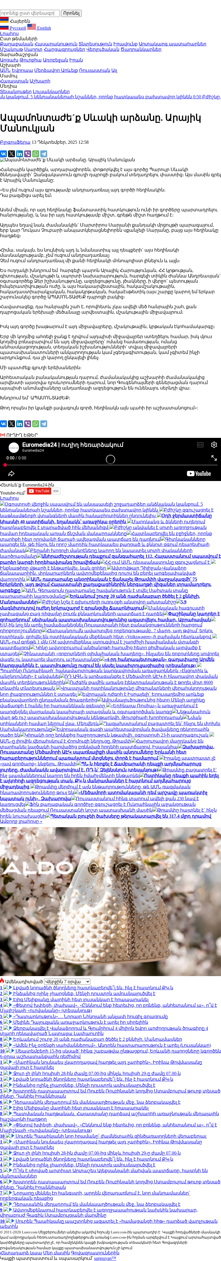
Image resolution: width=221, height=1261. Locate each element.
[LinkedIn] (19, 153)
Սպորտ (33, 49)
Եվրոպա (22, 70)
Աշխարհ (40, 80)
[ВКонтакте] (3, 153)
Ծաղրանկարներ (141, 49)
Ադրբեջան (55, 60)
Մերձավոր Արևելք (56, 70)
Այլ (114, 70)
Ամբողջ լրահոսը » (21, 821)
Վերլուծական (102, 49)
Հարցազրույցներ (64, 49)
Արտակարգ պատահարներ (172, 43)
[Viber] (27, 153)
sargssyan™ (105, 1258)
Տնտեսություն (95, 43)
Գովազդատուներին (95, 1252)
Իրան (76, 60)
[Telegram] (43, 153)
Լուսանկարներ (51, 91)
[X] (11, 153)
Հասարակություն (56, 43)
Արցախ (9, 60)
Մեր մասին (56, 1252)
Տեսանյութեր (16, 91)
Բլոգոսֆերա (15, 142)
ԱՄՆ (5, 70)
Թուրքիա (31, 60)
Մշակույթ (11, 49)
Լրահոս (9, 33)
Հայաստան (14, 80)
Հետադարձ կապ (21, 1252)
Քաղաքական (16, 43)
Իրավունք (125, 43)
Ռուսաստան (94, 70)
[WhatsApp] (35, 153)
